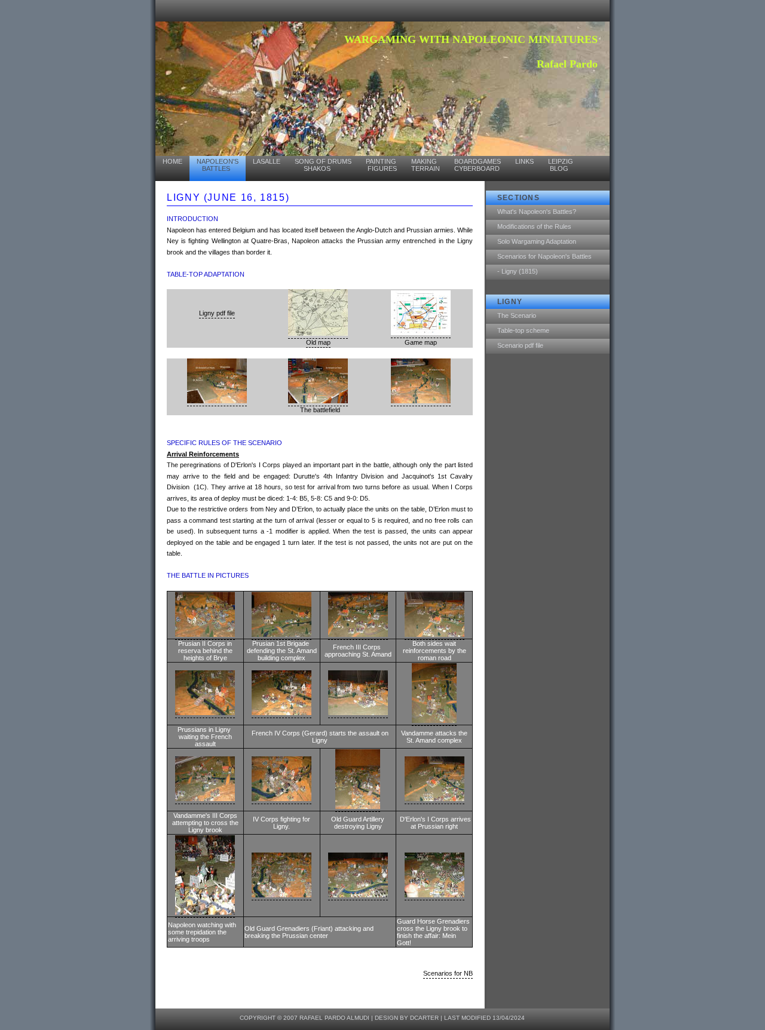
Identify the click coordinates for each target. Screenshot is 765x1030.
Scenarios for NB (448, 973)
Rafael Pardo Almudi (334, 1017)
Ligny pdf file (217, 313)
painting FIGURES (381, 165)
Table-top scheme (523, 330)
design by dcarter (407, 1017)
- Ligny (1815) (517, 271)
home (172, 161)
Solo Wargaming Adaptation (536, 241)
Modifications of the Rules (534, 226)
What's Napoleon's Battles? (536, 211)
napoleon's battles (217, 165)
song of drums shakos (323, 165)
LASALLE (266, 161)
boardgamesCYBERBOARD (477, 165)
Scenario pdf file (520, 345)
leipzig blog (560, 165)
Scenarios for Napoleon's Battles (544, 256)
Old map (318, 342)
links (524, 161)
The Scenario (516, 315)
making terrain (425, 165)
